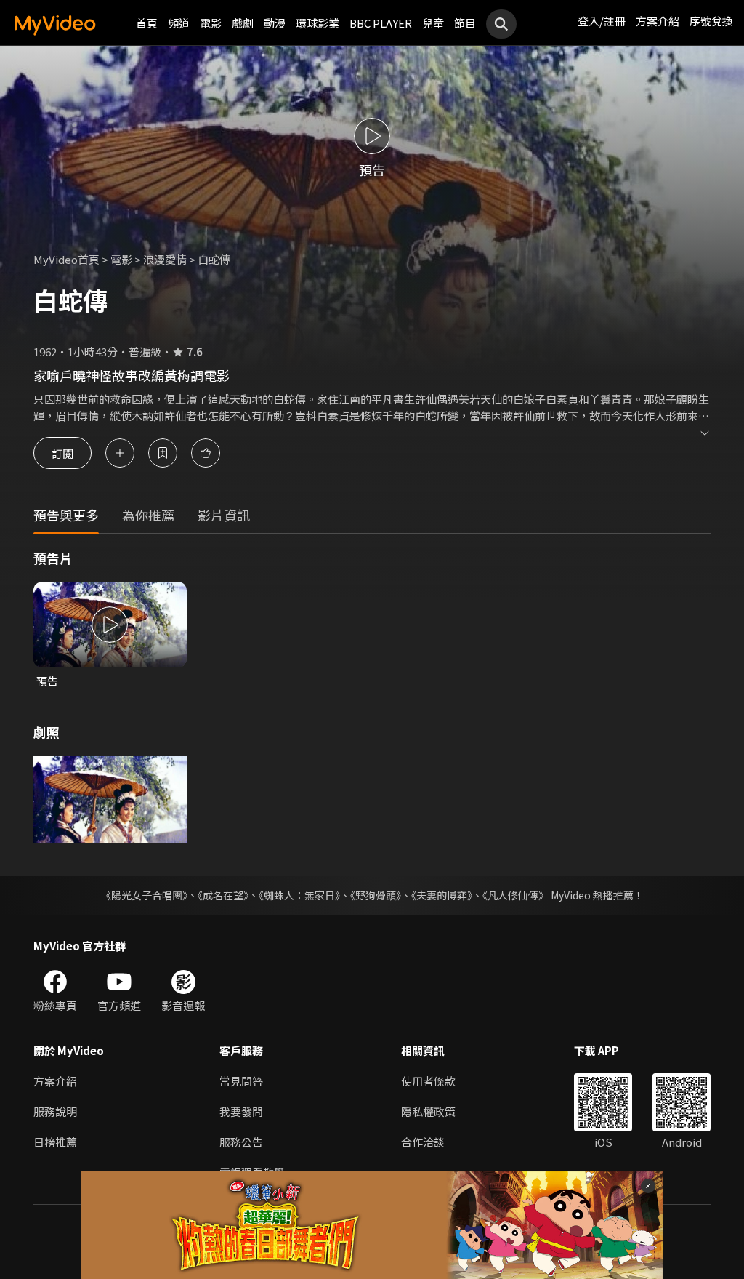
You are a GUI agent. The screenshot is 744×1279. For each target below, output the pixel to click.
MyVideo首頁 (66, 259)
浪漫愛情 (165, 259)
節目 (465, 23)
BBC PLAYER (380, 23)
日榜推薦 (55, 1142)
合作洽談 (423, 1142)
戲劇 (243, 23)
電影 (211, 23)
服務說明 (55, 1111)
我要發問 (241, 1111)
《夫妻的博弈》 (441, 895)
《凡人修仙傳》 (515, 895)
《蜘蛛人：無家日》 (299, 895)
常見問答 (241, 1080)
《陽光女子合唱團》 (144, 895)
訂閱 (62, 452)
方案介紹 (657, 20)
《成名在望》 (223, 895)
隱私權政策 (428, 1111)
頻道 (179, 23)
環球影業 (317, 23)
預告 (47, 681)
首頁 (147, 23)
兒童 (433, 23)
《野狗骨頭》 (375, 895)
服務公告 (241, 1142)
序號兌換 (711, 20)
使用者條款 (428, 1080)
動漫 (275, 23)
